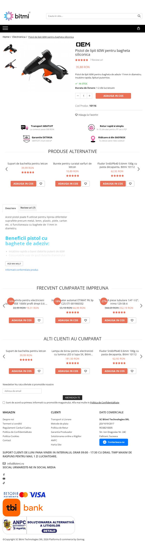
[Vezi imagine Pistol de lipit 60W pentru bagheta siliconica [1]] (10, 64)
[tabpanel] (44, 66)
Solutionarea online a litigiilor (66, 436)
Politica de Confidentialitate (104, 402)
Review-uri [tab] (28, 207)
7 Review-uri (96, 59)
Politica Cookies (11, 436)
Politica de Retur (59, 427)
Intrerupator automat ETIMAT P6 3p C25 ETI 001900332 (72, 301)
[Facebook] (4, 474)
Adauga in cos (113, 95)
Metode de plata (59, 423)
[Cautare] (139, 16)
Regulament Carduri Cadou (17, 427)
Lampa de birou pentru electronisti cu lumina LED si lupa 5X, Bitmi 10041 (72, 352)
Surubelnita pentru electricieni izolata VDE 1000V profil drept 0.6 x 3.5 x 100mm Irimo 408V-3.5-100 (26, 301)
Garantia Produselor (61, 432)
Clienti (56, 412)
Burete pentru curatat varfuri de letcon (72, 165)
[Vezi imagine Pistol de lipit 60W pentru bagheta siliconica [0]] (10, 49)
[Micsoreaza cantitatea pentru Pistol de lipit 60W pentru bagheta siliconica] (77, 96)
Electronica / (20, 37)
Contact (7, 440)
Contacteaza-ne (116, 442)
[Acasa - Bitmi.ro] (20, 16)
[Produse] (6, 29)
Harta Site (56, 444)
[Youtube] (4, 478)
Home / (7, 37)
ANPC (54, 440)
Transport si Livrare (61, 419)
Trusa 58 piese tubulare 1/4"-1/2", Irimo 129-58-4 (119, 301)
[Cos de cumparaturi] (138, 28)
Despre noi (8, 419)
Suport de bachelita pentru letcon (28, 163)
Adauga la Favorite (88, 114)
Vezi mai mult (14, 263)
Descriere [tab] (10, 208)
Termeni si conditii (12, 423)
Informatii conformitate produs (21, 269)
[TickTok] (4, 482)
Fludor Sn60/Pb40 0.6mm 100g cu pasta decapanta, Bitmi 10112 (117, 165)
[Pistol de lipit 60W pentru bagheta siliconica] (44, 66)
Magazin (9, 412)
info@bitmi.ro (15, 463)
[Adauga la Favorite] (41, 184)
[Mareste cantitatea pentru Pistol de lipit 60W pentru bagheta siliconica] (89, 96)
